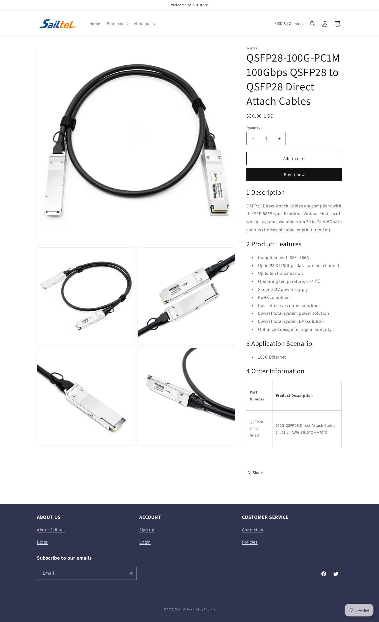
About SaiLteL (51, 530)
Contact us (252, 530)
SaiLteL (180, 609)
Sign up (146, 530)
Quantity (253, 127)
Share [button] (258, 472)
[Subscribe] (130, 573)
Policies (250, 542)
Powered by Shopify (201, 609)
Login (145, 542)
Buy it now (294, 174)
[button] (117, 23)
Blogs (42, 542)
